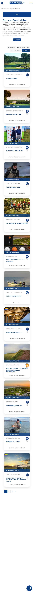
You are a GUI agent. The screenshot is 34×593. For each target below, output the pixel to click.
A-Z (28, 47)
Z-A (12, 50)
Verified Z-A (26, 50)
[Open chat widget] (29, 588)
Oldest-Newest (11, 47)
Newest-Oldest (21, 47)
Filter (17, 14)
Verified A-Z (18, 50)
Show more (17, 39)
